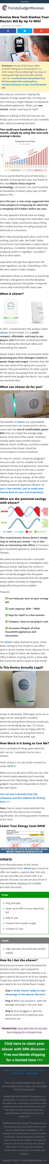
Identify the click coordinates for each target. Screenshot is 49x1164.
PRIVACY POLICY (37, 1070)
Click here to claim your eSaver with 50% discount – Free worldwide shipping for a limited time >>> (24, 1051)
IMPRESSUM (32, 1073)
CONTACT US (18, 1073)
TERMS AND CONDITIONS (15, 1070)
